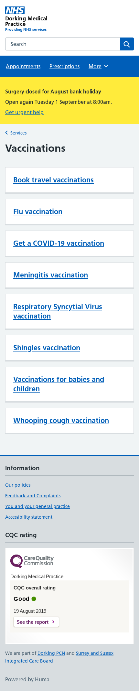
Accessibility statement (28, 517)
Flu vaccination (37, 211)
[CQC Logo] (32, 562)
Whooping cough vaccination (61, 420)
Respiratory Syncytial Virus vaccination (57, 311)
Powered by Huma (27, 679)
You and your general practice (37, 506)
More (98, 66)
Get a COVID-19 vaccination (58, 243)
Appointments (23, 66)
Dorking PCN (51, 653)
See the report (32, 622)
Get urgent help (24, 112)
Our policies (17, 485)
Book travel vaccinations (53, 179)
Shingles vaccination (46, 347)
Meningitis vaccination (50, 274)
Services (18, 133)
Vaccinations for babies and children (58, 384)
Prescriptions (64, 66)
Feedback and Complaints (32, 496)
